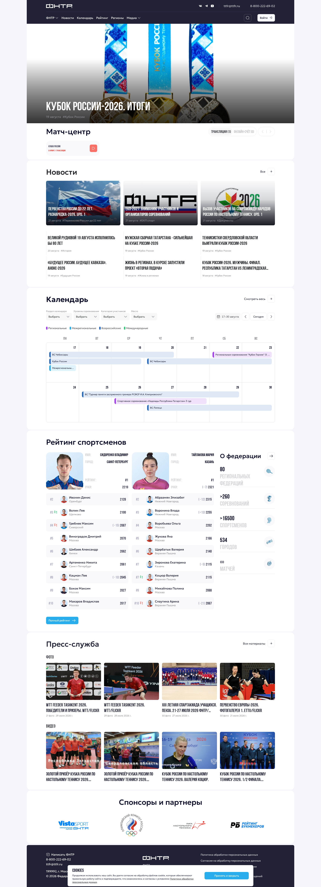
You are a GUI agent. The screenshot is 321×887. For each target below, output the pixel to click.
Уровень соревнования (86, 311)
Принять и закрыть (226, 875)
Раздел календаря (56, 311)
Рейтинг (102, 18)
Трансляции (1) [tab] (221, 132)
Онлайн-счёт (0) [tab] (244, 132)
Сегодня (258, 316)
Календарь (85, 18)
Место (134, 311)
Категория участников (113, 311)
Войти (264, 17)
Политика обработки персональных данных (229, 854)
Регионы (117, 18)
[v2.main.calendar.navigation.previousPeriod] (245, 316)
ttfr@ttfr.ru (232, 6)
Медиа (132, 18)
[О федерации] (271, 456)
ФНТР (50, 18)
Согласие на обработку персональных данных (231, 860)
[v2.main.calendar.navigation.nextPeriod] (271, 316)
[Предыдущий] (263, 132)
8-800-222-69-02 (262, 6)
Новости (67, 18)
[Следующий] (270, 132)
